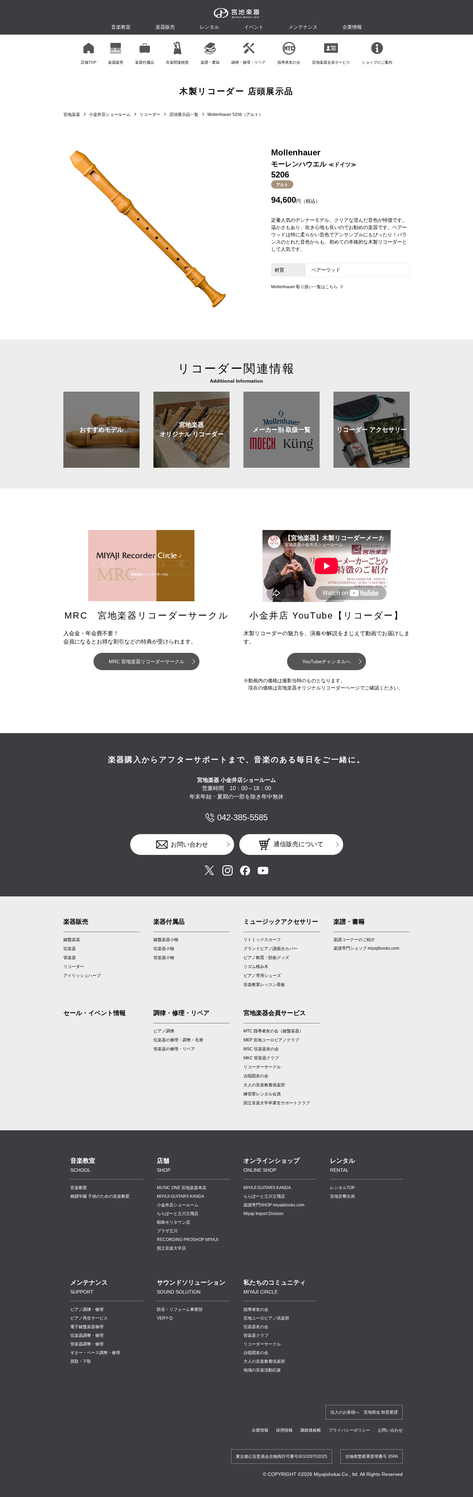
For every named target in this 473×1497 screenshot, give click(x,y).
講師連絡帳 (310, 1430)
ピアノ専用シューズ (262, 975)
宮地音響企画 (342, 1196)
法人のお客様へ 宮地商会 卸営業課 (364, 1412)
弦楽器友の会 (255, 1326)
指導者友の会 (255, 1309)
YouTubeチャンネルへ (326, 661)
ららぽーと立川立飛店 (177, 1213)
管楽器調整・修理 (87, 1344)
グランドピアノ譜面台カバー (270, 948)
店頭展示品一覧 (183, 114)
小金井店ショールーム (110, 114)
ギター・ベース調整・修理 (95, 1352)
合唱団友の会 (255, 1076)
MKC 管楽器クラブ (261, 1058)
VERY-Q (164, 1318)
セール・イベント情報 (94, 1013)
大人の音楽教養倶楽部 (264, 1361)
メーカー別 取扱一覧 (282, 429)
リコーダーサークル (262, 1067)
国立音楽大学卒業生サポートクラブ (276, 1103)
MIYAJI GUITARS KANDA (180, 1196)
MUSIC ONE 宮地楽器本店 (181, 1187)
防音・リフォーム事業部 (180, 1309)
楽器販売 (165, 27)
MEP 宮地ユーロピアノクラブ (271, 1040)
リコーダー (150, 114)
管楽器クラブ (255, 1335)
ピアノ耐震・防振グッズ (266, 957)
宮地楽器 (71, 114)
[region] (236, 53)
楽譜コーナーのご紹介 (354, 939)
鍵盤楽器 (71, 939)
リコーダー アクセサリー (372, 429)
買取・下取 (80, 1361)
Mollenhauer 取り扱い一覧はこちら (304, 286)
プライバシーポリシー (349, 1430)
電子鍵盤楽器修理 (87, 1326)
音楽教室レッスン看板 (264, 984)
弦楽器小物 (163, 948)
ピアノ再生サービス (89, 1318)
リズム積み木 (255, 966)
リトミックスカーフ (262, 939)
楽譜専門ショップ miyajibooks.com (366, 948)
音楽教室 (78, 1187)
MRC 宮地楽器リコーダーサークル (146, 661)
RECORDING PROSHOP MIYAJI (187, 1239)
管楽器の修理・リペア (174, 1049)
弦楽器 (69, 948)
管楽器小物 (163, 957)
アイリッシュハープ (82, 975)
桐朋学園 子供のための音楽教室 (100, 1196)
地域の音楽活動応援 (262, 1370)
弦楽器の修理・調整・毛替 (178, 1040)
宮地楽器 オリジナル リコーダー (192, 429)
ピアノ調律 (163, 1031)
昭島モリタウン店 (173, 1222)
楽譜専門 (273, 1205)
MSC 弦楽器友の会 (261, 1049)
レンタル (209, 27)
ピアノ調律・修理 (87, 1309)
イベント (254, 27)
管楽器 (69, 957)
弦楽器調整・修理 (87, 1335)
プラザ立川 (167, 1231)
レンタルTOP (342, 1187)
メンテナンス (303, 27)
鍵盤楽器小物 (165, 939)
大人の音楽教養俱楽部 (264, 1085)
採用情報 (284, 1430)
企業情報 (260, 1430)
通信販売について (298, 844)
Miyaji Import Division (263, 1213)
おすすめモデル (101, 429)
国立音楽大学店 (171, 1248)
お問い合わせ (189, 844)
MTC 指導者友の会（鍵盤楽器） (273, 1031)
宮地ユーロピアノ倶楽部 (266, 1318)
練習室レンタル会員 (262, 1094)
